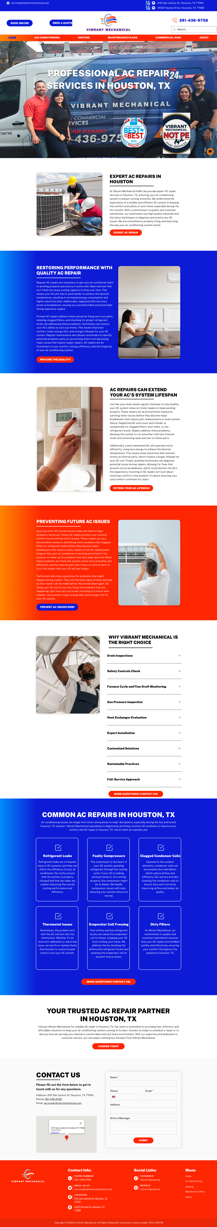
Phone (114, 1090)
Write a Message (120, 1118)
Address (115, 1104)
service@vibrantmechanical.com (62, 1103)
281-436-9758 (53, 1099)
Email (149, 1090)
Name (114, 1077)
